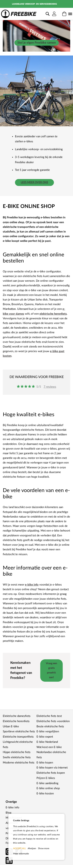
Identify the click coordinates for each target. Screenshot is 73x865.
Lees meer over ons (34, 182)
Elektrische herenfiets (16, 721)
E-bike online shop (48, 788)
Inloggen (54, 14)
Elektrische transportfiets (18, 736)
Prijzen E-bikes (45, 778)
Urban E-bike (11, 726)
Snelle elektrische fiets (17, 757)
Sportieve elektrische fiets (19, 731)
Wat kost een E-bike (49, 747)
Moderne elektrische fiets (18, 762)
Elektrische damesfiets (17, 716)
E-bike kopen (44, 762)
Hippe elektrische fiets (17, 752)
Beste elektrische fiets (50, 726)
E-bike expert (44, 736)
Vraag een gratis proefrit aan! (51, 670)
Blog (8, 812)
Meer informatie (21, 854)
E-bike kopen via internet (52, 767)
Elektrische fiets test (49, 716)
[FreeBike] (18, 14)
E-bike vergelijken (47, 731)
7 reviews (50, 386)
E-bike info (12, 807)
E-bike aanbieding (47, 783)
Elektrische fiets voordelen (53, 721)
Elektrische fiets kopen (50, 772)
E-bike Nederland (47, 742)
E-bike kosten (45, 793)
